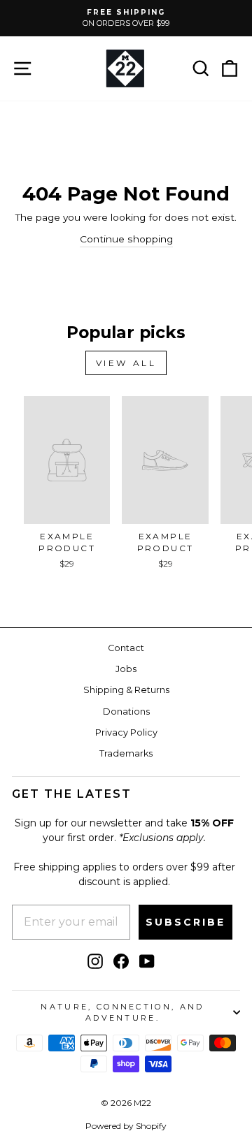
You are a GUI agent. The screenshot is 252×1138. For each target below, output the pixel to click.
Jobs (125, 669)
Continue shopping (126, 239)
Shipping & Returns (126, 690)
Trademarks (126, 753)
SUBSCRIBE (185, 922)
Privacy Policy (126, 732)
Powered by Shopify (126, 1126)
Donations (126, 711)
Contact (126, 648)
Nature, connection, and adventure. (122, 1012)
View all (126, 363)
